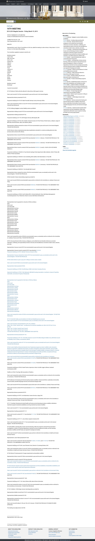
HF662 (65, 75)
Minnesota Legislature (16, 1)
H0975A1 (33, 387)
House (7, 4)
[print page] (87, 21)
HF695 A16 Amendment (69, 142)
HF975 (65, 100)
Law (40, 4)
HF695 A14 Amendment (69, 122)
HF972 (65, 41)
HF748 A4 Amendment (68, 125)
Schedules (23, 4)
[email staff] (85, 21)
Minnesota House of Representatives (24, 18)
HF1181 (65, 69)
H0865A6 (33, 184)
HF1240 (65, 60)
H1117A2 (33, 414)
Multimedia (45, 4)
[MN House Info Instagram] (82, 21)
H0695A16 (37, 164)
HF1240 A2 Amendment (69, 135)
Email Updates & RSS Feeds (75, 535)
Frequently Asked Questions (14, 537)
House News (72, 531)
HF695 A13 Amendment (69, 120)
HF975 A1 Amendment (68, 131)
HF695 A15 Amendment (69, 123)
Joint (18, 4)
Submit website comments (55, 536)
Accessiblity (11, 535)
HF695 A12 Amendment (69, 119)
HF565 (65, 57)
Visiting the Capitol (12, 534)
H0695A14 (37, 147)
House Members (32, 532)
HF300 (65, 94)
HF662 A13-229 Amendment (70, 138)
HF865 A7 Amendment (68, 129)
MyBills (70, 534)
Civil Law (9, 26)
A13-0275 (33, 358)
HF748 (65, 90)
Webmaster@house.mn (65, 540)
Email (58, 532)
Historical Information (13, 531)
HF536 (65, 81)
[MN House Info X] (80, 21)
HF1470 (65, 72)
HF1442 (65, 107)
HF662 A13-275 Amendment (70, 137)
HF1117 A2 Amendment (69, 132)
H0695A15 (37, 159)
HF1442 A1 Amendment (69, 144)
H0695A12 (37, 138)
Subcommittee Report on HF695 (70, 116)
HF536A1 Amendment (68, 117)
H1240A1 (33, 440)
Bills (36, 4)
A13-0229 (33, 362)
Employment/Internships (14, 532)
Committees (30, 4)
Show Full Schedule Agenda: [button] (69, 150)
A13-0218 (45, 440)
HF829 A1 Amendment (68, 126)
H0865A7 (33, 189)
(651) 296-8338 (52, 532)
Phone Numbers (52, 534)
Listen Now (66, 148)
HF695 (65, 40)
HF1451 (65, 97)
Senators (30, 534)
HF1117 (65, 49)
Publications (53, 4)
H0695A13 (37, 142)
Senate (13, 4)
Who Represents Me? (33, 531)
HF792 (65, 37)
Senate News (72, 532)
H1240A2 (38, 440)
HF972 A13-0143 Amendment (70, 140)
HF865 (65, 78)
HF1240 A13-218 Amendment (70, 141)
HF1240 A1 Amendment (69, 134)
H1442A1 (33, 473)
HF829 (65, 84)
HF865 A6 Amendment (68, 128)
